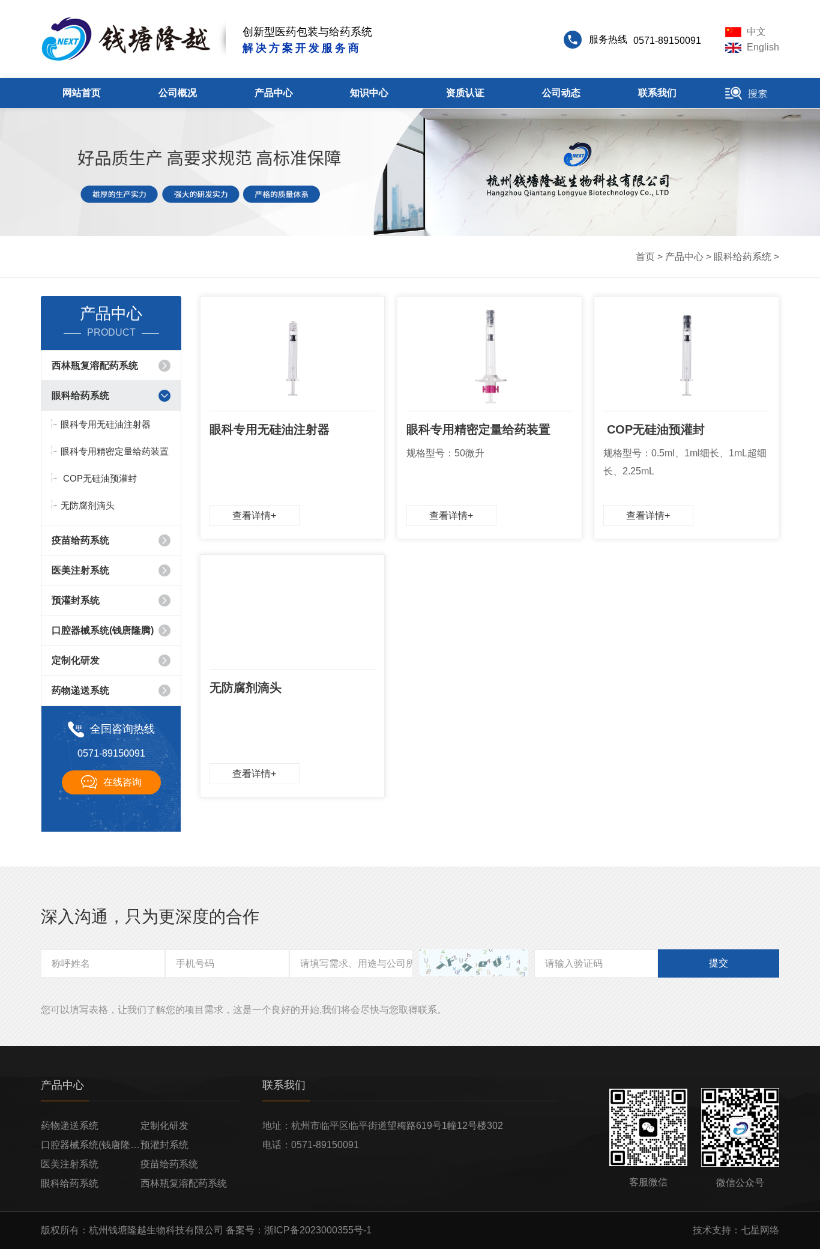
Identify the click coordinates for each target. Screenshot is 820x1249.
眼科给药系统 (742, 257)
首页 (645, 257)
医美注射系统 (80, 570)
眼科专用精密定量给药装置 (115, 451)
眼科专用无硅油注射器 (106, 424)
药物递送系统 (80, 690)
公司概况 (177, 93)
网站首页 (81, 93)
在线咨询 (122, 782)
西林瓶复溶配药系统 (95, 365)
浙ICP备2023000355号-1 (318, 1230)
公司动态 (561, 93)
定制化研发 (76, 660)
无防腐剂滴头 (88, 505)
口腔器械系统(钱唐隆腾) (103, 630)
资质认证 (465, 93)
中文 (755, 31)
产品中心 (274, 93)
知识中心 (369, 93)
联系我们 (657, 93)
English (761, 47)
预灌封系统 (76, 600)
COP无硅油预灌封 (99, 478)
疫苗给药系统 (80, 540)
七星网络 (760, 1230)
